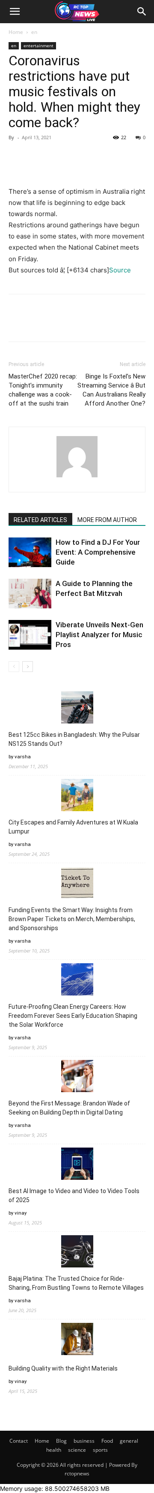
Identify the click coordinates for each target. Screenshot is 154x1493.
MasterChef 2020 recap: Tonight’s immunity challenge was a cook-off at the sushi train (43, 389)
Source (120, 270)
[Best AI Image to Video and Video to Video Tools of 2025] (77, 1165)
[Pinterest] (56, 156)
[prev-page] (14, 666)
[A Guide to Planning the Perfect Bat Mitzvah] (30, 593)
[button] (14, 11)
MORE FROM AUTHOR (107, 519)
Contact (18, 1440)
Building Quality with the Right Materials (63, 1368)
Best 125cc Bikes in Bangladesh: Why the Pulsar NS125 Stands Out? (74, 739)
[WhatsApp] (76, 156)
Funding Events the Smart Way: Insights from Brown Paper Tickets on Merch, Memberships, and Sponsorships (72, 919)
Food (107, 1440)
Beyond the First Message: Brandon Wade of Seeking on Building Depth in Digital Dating (69, 1108)
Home (16, 32)
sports (100, 1449)
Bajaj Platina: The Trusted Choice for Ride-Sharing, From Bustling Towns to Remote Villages (76, 1283)
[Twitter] (36, 156)
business (84, 1440)
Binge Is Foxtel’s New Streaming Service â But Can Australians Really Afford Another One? (111, 389)
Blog (61, 1440)
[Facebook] (17, 156)
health (53, 1449)
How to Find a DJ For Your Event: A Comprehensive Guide (98, 552)
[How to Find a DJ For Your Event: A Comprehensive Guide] (30, 552)
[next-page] (27, 666)
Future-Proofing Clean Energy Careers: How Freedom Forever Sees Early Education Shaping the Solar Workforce (73, 1015)
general (129, 1440)
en (34, 32)
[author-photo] (77, 477)
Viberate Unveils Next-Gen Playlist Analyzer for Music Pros (99, 634)
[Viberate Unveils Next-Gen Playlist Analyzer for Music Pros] (30, 635)
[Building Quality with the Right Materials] (77, 1340)
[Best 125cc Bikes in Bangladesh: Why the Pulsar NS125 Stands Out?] (77, 708)
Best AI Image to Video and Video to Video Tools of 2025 (74, 1195)
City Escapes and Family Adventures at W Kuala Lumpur (73, 827)
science (77, 1449)
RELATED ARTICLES (40, 519)
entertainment (38, 46)
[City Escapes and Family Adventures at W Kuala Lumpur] (77, 796)
